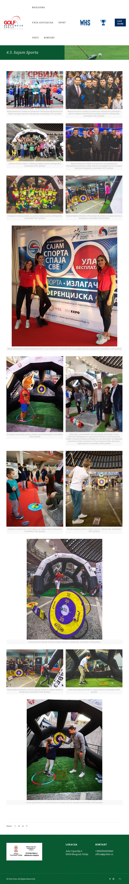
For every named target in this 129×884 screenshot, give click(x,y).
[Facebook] (110, 879)
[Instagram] (113, 879)
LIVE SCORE (120, 22)
